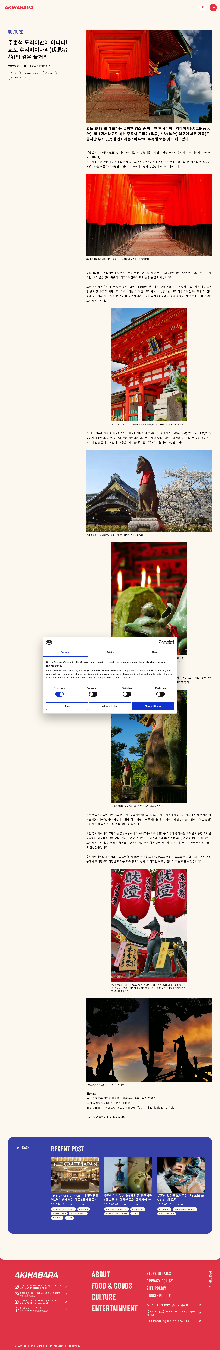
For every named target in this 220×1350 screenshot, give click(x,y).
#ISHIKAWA (138, 1209)
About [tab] (155, 652)
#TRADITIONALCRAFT (63, 1209)
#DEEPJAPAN (31, 73)
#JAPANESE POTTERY (116, 1209)
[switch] (93, 694)
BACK (26, 1148)
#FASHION (164, 1209)
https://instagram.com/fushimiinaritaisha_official (140, 1107)
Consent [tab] (65, 652)
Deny (67, 706)
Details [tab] (110, 652)
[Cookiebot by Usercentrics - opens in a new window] (161, 642)
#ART (69, 1218)
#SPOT (14, 73)
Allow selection (110, 706)
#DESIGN (83, 1209)
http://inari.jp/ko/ (119, 1103)
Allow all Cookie (153, 706)
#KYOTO (49, 73)
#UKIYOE (57, 1218)
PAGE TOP (210, 1277)
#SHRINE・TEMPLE (20, 78)
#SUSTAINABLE (78, 1213)
